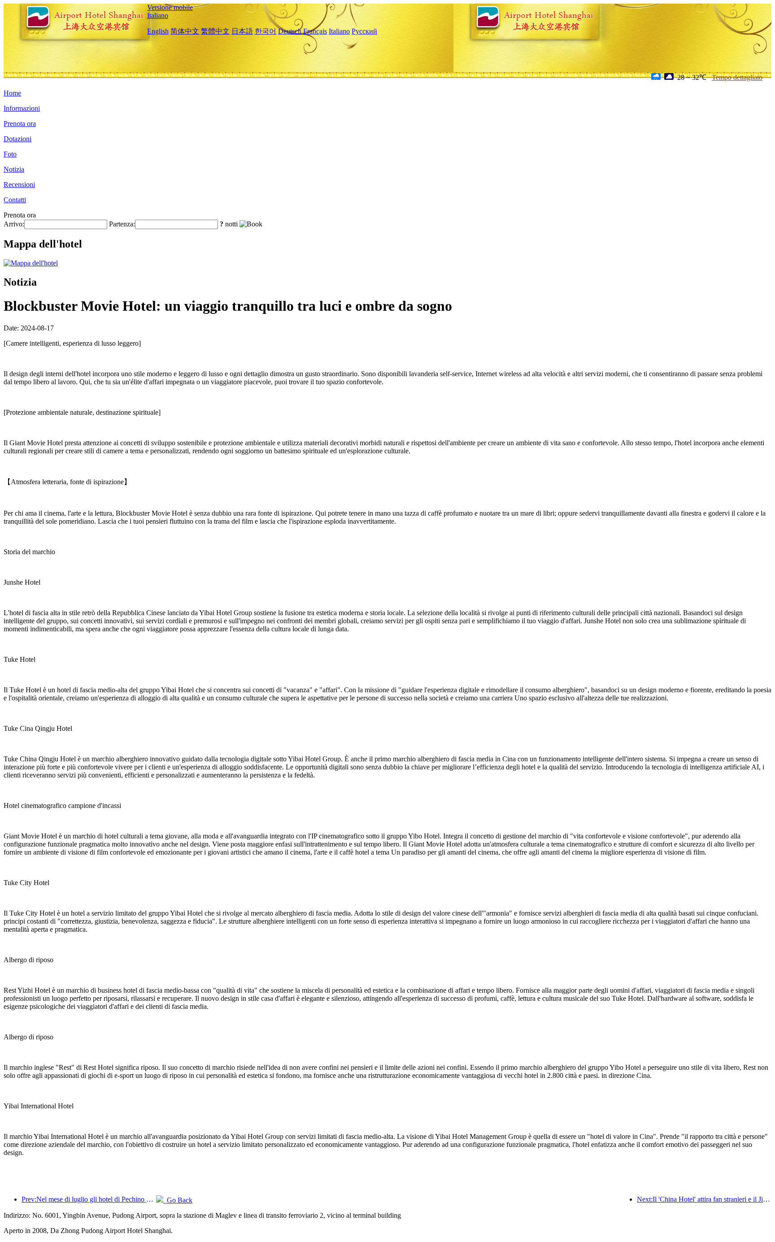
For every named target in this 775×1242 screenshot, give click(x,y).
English (158, 31)
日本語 (242, 31)
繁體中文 (215, 31)
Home (12, 93)
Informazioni (22, 108)
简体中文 (184, 31)
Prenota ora (20, 123)
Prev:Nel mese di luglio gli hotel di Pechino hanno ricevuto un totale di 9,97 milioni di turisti (89, 1199)
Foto (10, 154)
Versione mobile (170, 7)
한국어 (265, 31)
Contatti (15, 200)
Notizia (14, 169)
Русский (364, 31)
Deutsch (289, 31)
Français (315, 31)
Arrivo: (14, 224)
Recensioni (19, 184)
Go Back (177, 1200)
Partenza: (122, 224)
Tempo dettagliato (737, 77)
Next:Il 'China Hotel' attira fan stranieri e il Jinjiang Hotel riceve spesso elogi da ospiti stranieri (704, 1199)
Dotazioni (17, 139)
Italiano (157, 15)
